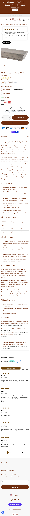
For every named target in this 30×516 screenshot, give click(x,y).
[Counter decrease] (2, 117)
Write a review (11, 368)
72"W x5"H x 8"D (7, 93)
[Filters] (23, 368)
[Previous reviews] (4, 33)
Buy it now (15, 123)
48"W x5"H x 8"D (7, 89)
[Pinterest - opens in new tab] (15, 500)
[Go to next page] (25, 452)
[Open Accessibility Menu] (2, 512)
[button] (2, 20)
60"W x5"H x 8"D (18, 89)
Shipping (2, 104)
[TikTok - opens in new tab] (18, 500)
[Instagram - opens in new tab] (12, 500)
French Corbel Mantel (7, 331)
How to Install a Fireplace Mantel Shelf (11, 325)
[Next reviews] (26, 33)
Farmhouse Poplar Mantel (21, 333)
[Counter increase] (9, 117)
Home (2, 24)
